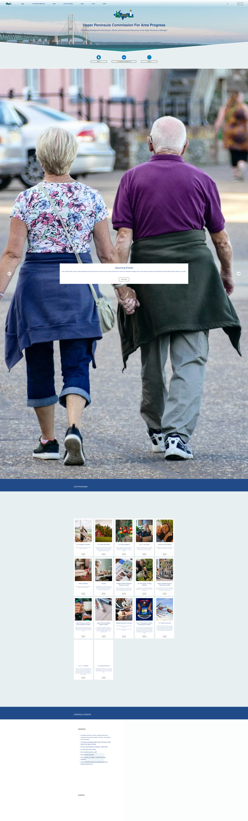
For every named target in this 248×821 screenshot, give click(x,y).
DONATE (104, 3)
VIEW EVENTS (124, 279)
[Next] (239, 274)
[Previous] (9, 274)
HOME (22, 3)
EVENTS (149, 61)
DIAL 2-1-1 (240, 3)
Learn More (83, 636)
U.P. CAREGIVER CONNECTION (124, 61)
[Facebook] (227, 3)
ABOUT (98, 61)
